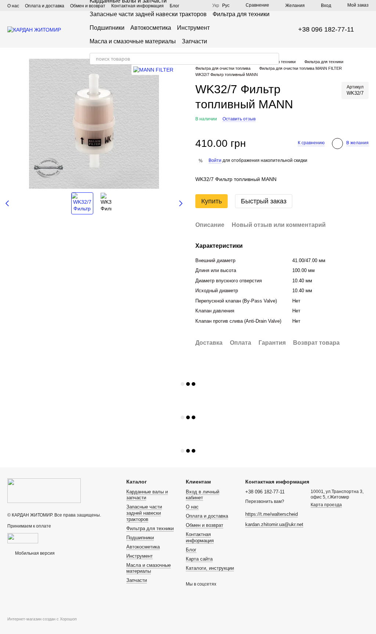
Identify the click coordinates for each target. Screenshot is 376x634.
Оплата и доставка (44, 5)
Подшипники (107, 28)
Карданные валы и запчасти (147, 495)
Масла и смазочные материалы (133, 41)
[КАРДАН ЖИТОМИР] (44, 490)
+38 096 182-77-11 (326, 29)
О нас (13, 5)
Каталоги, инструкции (210, 568)
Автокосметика (150, 28)
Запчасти (194, 41)
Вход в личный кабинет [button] (202, 495)
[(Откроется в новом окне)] (22, 537)
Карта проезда (326, 504)
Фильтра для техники (241, 14)
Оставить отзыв (239, 119)
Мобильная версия (34, 553)
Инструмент (193, 28)
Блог (191, 550)
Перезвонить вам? (264, 501)
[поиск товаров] (273, 59)
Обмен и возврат (204, 525)
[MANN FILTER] (153, 69)
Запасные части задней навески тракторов (148, 14)
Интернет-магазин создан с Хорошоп (42, 619)
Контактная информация (200, 537)
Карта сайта (199, 559)
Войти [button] (215, 160)
